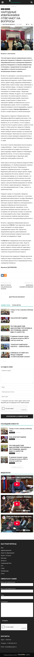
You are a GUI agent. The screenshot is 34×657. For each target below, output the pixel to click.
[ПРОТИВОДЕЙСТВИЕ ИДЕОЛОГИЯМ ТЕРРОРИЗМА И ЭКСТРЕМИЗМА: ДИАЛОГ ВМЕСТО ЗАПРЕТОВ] (5, 328)
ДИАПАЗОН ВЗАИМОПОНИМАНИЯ (26, 286)
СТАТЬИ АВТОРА (16, 305)
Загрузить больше (16, 467)
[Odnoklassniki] (5, 275)
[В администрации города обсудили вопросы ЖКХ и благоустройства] (5, 338)
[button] (31, 2)
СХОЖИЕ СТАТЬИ (5, 305)
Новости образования (7, 553)
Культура (3, 558)
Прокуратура (5, 571)
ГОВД (2, 568)
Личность (4, 560)
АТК (2, 566)
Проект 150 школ (6, 555)
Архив (2, 9)
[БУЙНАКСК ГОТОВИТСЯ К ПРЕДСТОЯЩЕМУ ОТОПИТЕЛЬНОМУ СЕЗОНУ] (5, 355)
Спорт (3, 573)
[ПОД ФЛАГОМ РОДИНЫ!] (5, 320)
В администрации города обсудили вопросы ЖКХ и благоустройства (19, 338)
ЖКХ (2, 548)
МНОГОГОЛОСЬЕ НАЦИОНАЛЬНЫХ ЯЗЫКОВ (6, 287)
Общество (7, 9)
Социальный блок (6, 563)
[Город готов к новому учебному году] (5, 312)
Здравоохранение (6, 550)
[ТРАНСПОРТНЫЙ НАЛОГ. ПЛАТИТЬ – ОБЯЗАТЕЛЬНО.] (5, 347)
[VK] (2, 275)
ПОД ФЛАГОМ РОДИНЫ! (18, 318)
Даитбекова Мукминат (9, 24)
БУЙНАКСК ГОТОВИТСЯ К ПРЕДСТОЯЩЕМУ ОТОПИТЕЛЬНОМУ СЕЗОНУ (20, 355)
